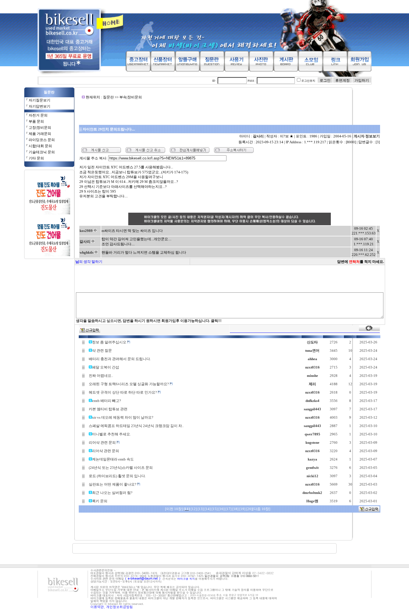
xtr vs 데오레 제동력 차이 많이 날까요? (122, 417)
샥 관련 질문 (102, 350)
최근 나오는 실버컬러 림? (112, 493)
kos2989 (86, 231)
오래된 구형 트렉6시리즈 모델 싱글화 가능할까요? (129, 384)
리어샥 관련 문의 (103, 442)
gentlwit (312, 467)
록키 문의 (99, 501)
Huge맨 (312, 501)
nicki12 (312, 476)
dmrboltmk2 (312, 493)
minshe (312, 376)
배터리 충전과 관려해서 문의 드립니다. (120, 359)
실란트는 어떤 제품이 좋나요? (113, 484)
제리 (312, 384)
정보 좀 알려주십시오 (109, 342)
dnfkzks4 (312, 401)
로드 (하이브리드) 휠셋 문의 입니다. (117, 476)
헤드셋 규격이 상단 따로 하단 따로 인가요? (123, 392)
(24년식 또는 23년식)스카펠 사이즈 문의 (121, 467)
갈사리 (258, 136)
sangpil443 (312, 409)
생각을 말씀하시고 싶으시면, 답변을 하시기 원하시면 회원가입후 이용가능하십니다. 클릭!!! (148, 321)
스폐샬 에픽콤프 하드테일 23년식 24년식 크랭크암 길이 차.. (136, 426)
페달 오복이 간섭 (105, 367)
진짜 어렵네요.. (101, 376)
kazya (312, 459)
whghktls (86, 252)
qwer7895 (312, 434)
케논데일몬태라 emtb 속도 (113, 459)
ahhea (312, 359)
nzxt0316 (312, 367)
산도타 (312, 342)
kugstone (312, 442)
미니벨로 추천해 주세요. (111, 434)
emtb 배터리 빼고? (106, 401)
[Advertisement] (229, 112)
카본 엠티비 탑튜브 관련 (108, 409)
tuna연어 (312, 350)
